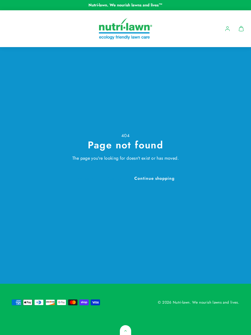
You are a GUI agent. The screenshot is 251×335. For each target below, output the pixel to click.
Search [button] (114, 178)
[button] (241, 29)
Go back (85, 178)
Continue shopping (154, 178)
